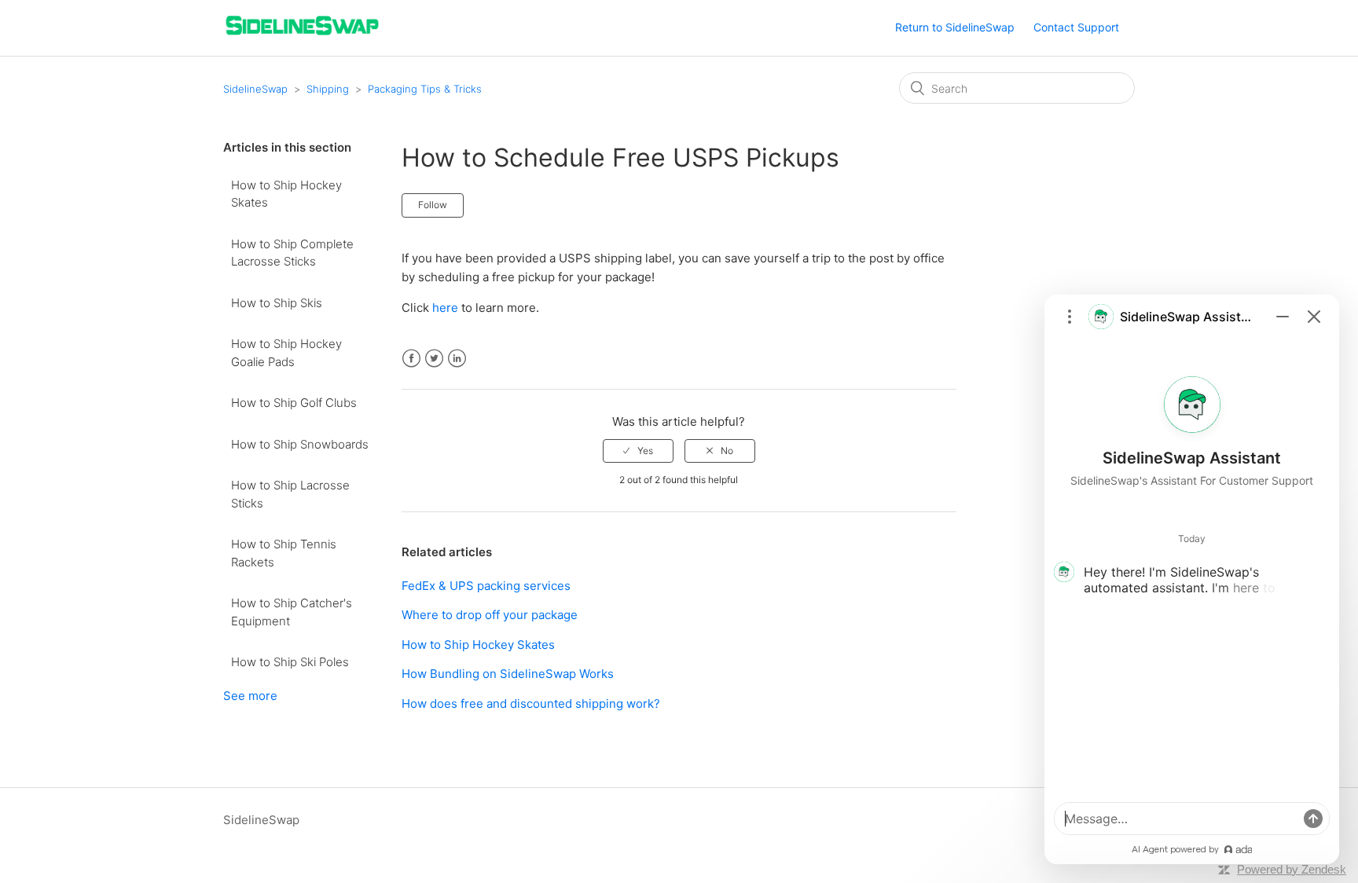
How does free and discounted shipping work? (531, 703)
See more (250, 695)
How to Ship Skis (276, 302)
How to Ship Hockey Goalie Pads (286, 352)
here (445, 307)
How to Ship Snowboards (300, 444)
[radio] (638, 451)
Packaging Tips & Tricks (425, 88)
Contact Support (1076, 27)
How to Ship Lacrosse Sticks (290, 494)
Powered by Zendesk (1291, 869)
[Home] (301, 35)
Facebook (411, 358)
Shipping (327, 88)
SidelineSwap (255, 88)
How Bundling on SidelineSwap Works (508, 673)
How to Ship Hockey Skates (286, 194)
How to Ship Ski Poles (290, 661)
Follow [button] (432, 205)
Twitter (434, 358)
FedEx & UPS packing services (486, 585)
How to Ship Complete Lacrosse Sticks (292, 252)
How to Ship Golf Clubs (294, 402)
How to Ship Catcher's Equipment (291, 611)
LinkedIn (457, 358)
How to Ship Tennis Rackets (283, 553)
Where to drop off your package (490, 614)
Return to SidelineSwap (955, 27)
